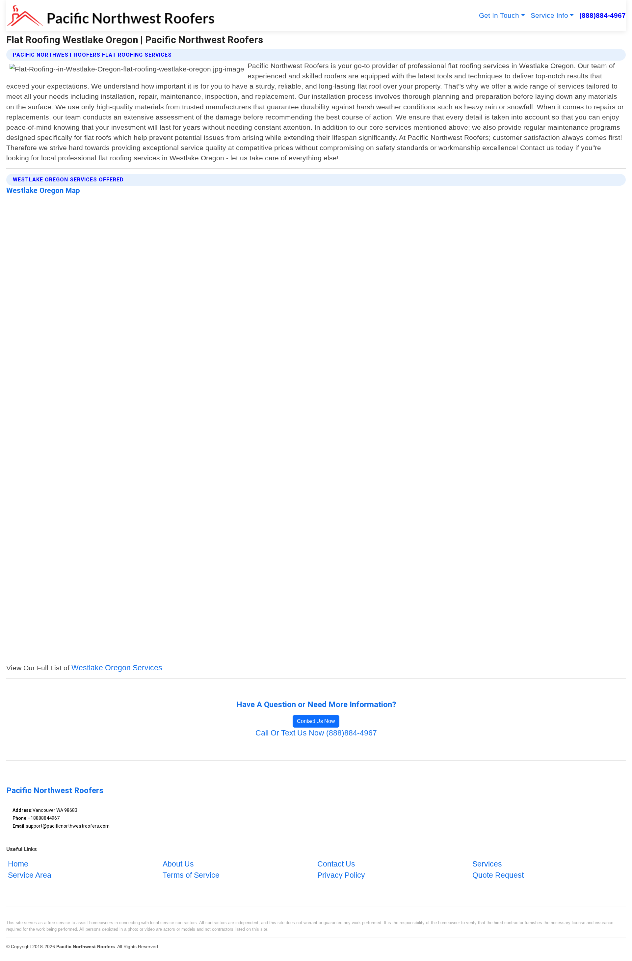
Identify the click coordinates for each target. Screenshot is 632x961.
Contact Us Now (316, 721)
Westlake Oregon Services (116, 668)
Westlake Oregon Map (43, 190)
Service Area (29, 875)
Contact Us (336, 864)
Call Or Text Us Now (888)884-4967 (316, 733)
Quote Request (498, 875)
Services (487, 864)
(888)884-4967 (602, 15)
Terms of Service (191, 875)
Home (18, 864)
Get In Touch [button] (499, 15)
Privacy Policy (341, 875)
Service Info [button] (549, 15)
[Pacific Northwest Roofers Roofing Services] (110, 15)
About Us (178, 864)
